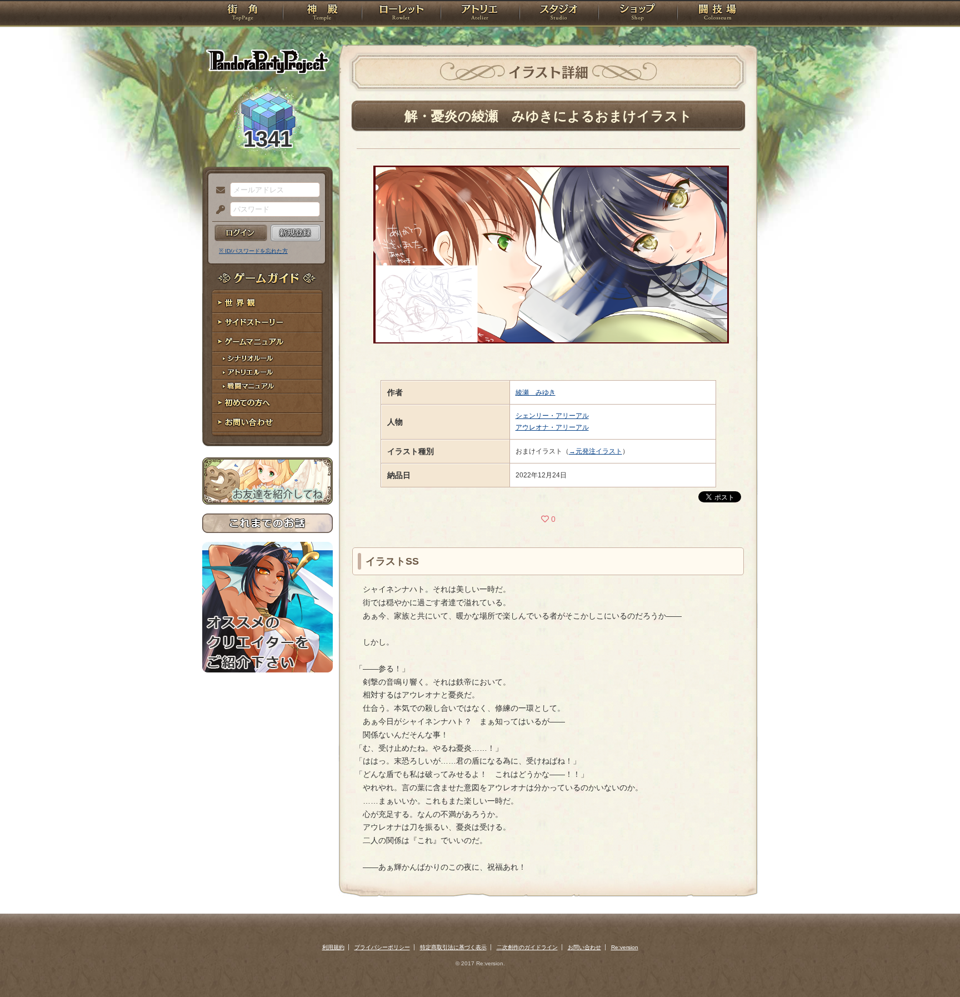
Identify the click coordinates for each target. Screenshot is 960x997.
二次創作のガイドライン (527, 947)
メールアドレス (218, 190)
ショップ (637, 14)
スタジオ (558, 14)
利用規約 (333, 947)
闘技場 (717, 14)
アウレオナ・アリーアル (552, 427)
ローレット (401, 14)
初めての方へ (267, 403)
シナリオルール (267, 359)
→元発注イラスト (595, 451)
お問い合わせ (267, 422)
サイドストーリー (267, 322)
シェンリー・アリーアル (552, 416)
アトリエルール (267, 373)
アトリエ (480, 14)
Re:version (624, 947)
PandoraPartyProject (267, 61)
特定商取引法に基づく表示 (453, 947)
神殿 (322, 14)
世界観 (267, 303)
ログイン (240, 233)
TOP (242, 14)
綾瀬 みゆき (536, 392)
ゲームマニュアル (267, 342)
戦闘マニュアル (267, 386)
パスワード (218, 210)
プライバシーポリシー (382, 947)
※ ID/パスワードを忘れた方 (253, 251)
